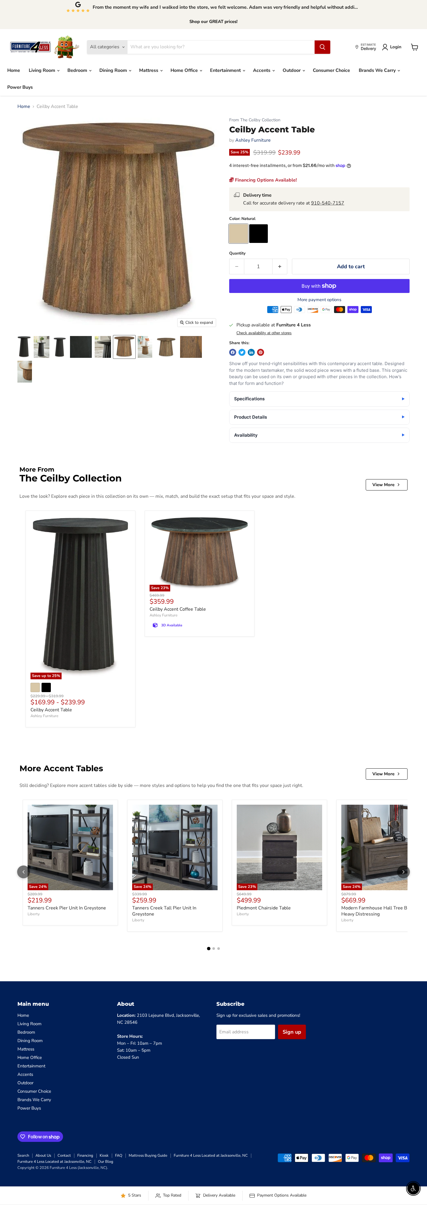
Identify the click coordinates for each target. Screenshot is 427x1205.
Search (23, 1155)
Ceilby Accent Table (51, 710)
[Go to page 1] (208, 948)
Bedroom (77, 70)
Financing (85, 1155)
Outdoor (292, 70)
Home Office (185, 70)
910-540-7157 (327, 203)
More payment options (319, 299)
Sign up (292, 1031)
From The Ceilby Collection (254, 120)
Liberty (34, 914)
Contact (64, 1155)
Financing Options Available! (265, 180)
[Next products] (403, 871)
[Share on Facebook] (232, 352)
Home (13, 70)
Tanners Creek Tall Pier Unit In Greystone (164, 911)
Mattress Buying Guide (148, 1155)
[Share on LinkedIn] (251, 352)
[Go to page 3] (218, 948)
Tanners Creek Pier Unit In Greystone (67, 908)
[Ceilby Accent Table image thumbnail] (124, 346)
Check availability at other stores (264, 333)
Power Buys (20, 87)
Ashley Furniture (253, 140)
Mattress (149, 70)
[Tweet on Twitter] (241, 352)
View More (383, 485)
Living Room (42, 70)
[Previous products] (23, 871)
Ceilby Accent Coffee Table (178, 609)
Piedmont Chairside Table (264, 908)
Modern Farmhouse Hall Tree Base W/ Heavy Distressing (381, 911)
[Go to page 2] (213, 948)
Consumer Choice (331, 70)
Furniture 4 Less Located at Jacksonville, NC (211, 1155)
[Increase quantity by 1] (279, 267)
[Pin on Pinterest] (260, 352)
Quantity (237, 253)
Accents (262, 70)
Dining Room (113, 70)
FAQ (118, 1155)
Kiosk (104, 1155)
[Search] (322, 47)
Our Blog (105, 1161)
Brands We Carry (378, 70)
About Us (43, 1155)
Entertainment (226, 70)
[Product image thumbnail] (24, 346)
